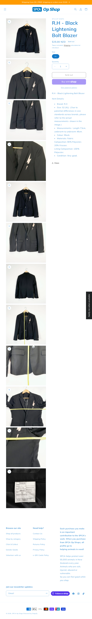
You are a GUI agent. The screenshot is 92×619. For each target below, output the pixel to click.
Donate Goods (12, 550)
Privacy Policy (38, 550)
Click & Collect (12, 544)
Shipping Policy (39, 539)
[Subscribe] (46, 593)
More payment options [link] (69, 87)
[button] (5, 9)
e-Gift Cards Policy (41, 555)
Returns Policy (39, 544)
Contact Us (37, 534)
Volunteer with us (13, 555)
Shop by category (13, 539)
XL (57, 56)
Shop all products (13, 534)
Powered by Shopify (30, 613)
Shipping (67, 45)
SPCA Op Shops (17, 613)
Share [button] (56, 163)
